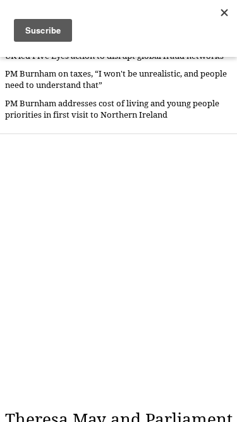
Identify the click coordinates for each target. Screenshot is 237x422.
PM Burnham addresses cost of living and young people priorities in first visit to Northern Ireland (112, 109)
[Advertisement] (118, 271)
